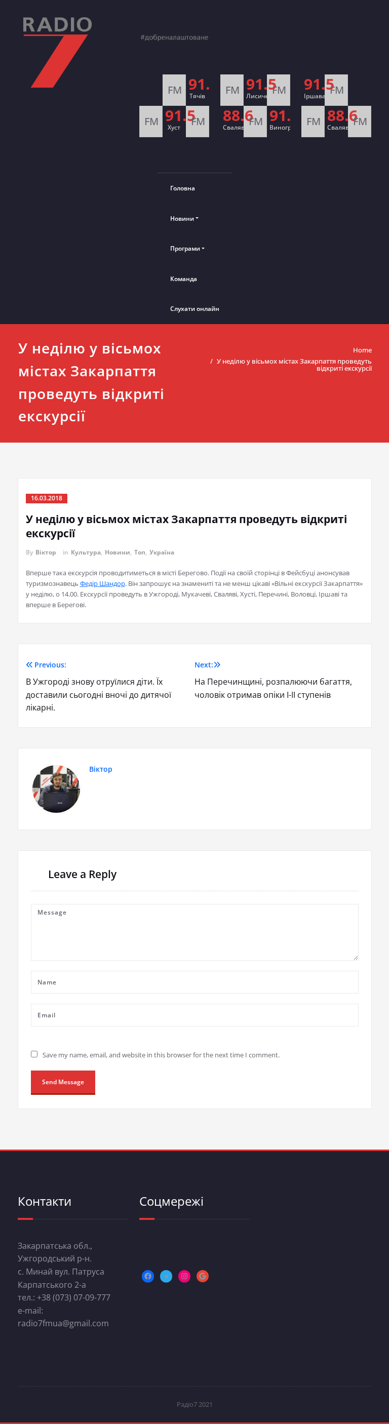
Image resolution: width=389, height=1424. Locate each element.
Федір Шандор (102, 583)
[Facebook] (148, 1276)
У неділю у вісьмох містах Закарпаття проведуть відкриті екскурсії (294, 365)
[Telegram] (166, 1276)
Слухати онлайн (194, 308)
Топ (139, 552)
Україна (161, 552)
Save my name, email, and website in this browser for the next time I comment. (161, 1054)
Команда (183, 278)
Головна (182, 188)
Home (362, 349)
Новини (182, 218)
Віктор (45, 552)
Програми (185, 248)
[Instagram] (184, 1276)
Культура (86, 552)
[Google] (203, 1276)
